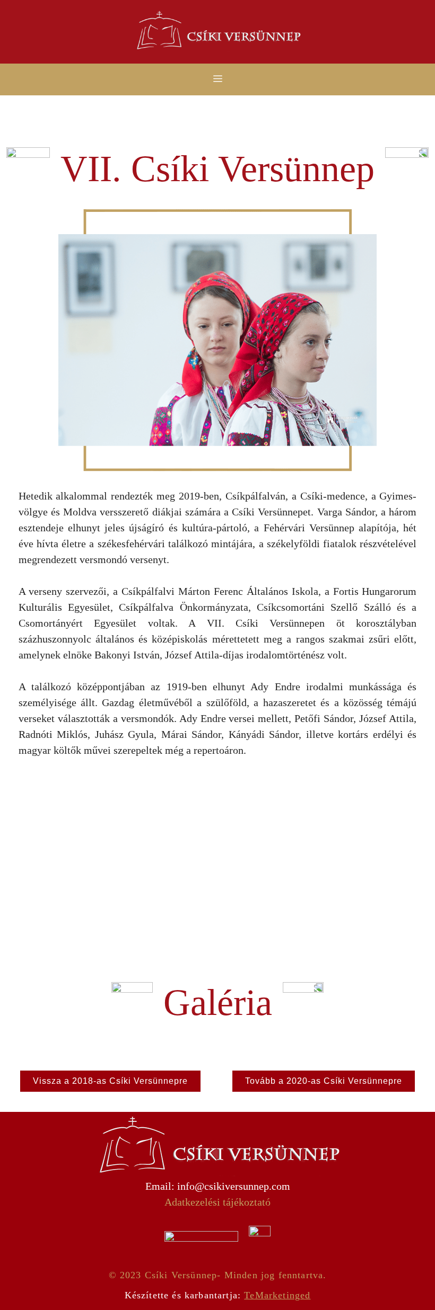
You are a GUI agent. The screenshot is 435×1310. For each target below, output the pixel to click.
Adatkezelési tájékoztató (217, 1202)
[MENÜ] (217, 79)
